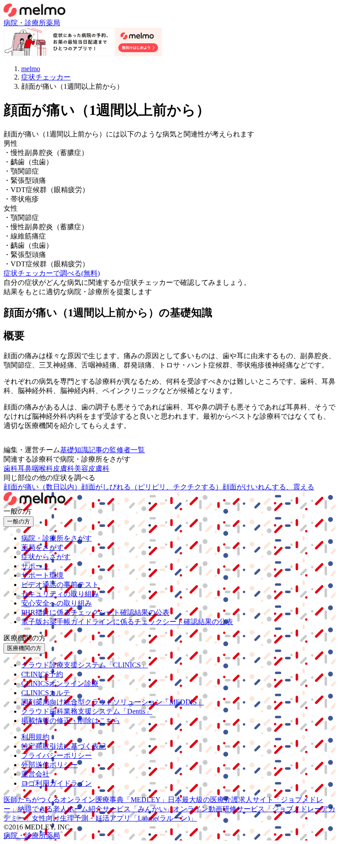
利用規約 (35, 737)
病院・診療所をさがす (56, 538)
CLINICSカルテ (45, 692)
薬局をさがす (42, 547)
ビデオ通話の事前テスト (60, 584)
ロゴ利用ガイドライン (56, 783)
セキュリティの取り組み (60, 594)
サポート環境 (42, 575)
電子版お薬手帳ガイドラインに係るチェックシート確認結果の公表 (127, 621)
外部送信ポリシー (49, 764)
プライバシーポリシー (56, 755)
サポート (35, 566)
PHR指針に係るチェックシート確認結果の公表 (95, 612)
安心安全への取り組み (56, 603)
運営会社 (35, 774)
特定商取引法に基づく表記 (63, 746)
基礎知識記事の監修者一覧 (102, 450)
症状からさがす (46, 556)
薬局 (53, 22)
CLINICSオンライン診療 (59, 683)
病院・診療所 (25, 22)
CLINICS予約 (42, 674)
